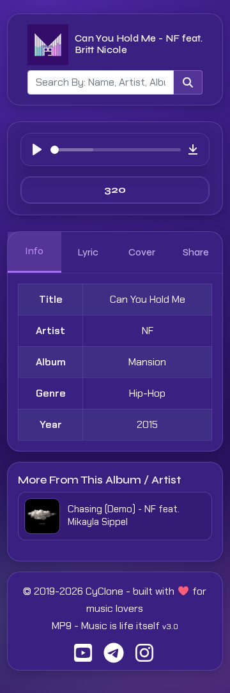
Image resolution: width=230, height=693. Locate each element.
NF (147, 330)
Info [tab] (34, 251)
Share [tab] (196, 252)
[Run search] (188, 82)
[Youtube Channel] (83, 657)
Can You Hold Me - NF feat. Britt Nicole (139, 44)
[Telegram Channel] (113, 657)
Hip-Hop (147, 393)
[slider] (115, 150)
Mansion (147, 362)
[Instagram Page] (144, 657)
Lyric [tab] (88, 252)
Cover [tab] (141, 252)
